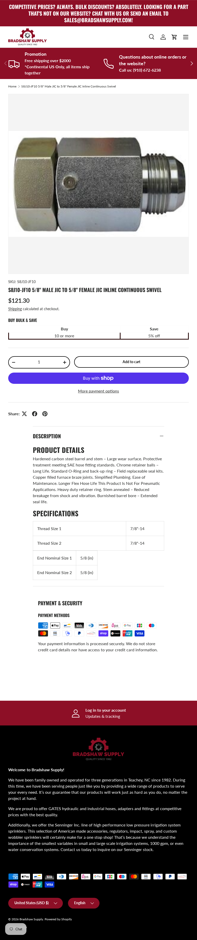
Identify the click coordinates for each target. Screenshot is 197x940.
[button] (174, 37)
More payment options (98, 390)
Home (12, 86)
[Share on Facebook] (34, 414)
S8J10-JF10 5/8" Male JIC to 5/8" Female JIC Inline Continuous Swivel (68, 86)
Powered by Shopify (58, 919)
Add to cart (131, 362)
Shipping (15, 309)
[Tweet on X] (24, 414)
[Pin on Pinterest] (45, 414)
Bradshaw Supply (31, 919)
